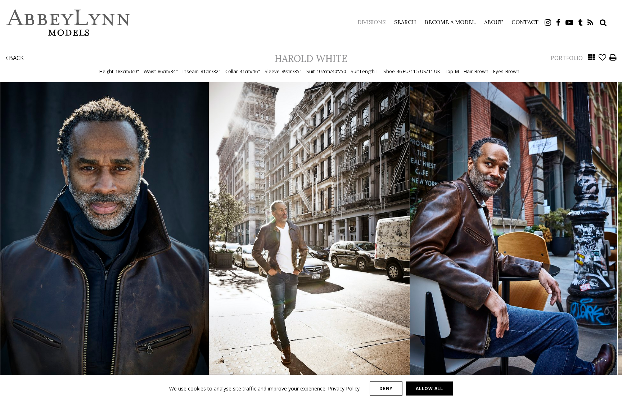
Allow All (429, 388)
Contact (524, 22)
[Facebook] (558, 22)
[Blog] (590, 22)
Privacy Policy (344, 388)
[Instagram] (548, 22)
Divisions (371, 22)
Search (405, 22)
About (493, 22)
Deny (386, 388)
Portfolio (567, 58)
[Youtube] (569, 22)
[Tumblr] (580, 22)
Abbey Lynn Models (68, 22)
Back (16, 58)
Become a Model (450, 22)
